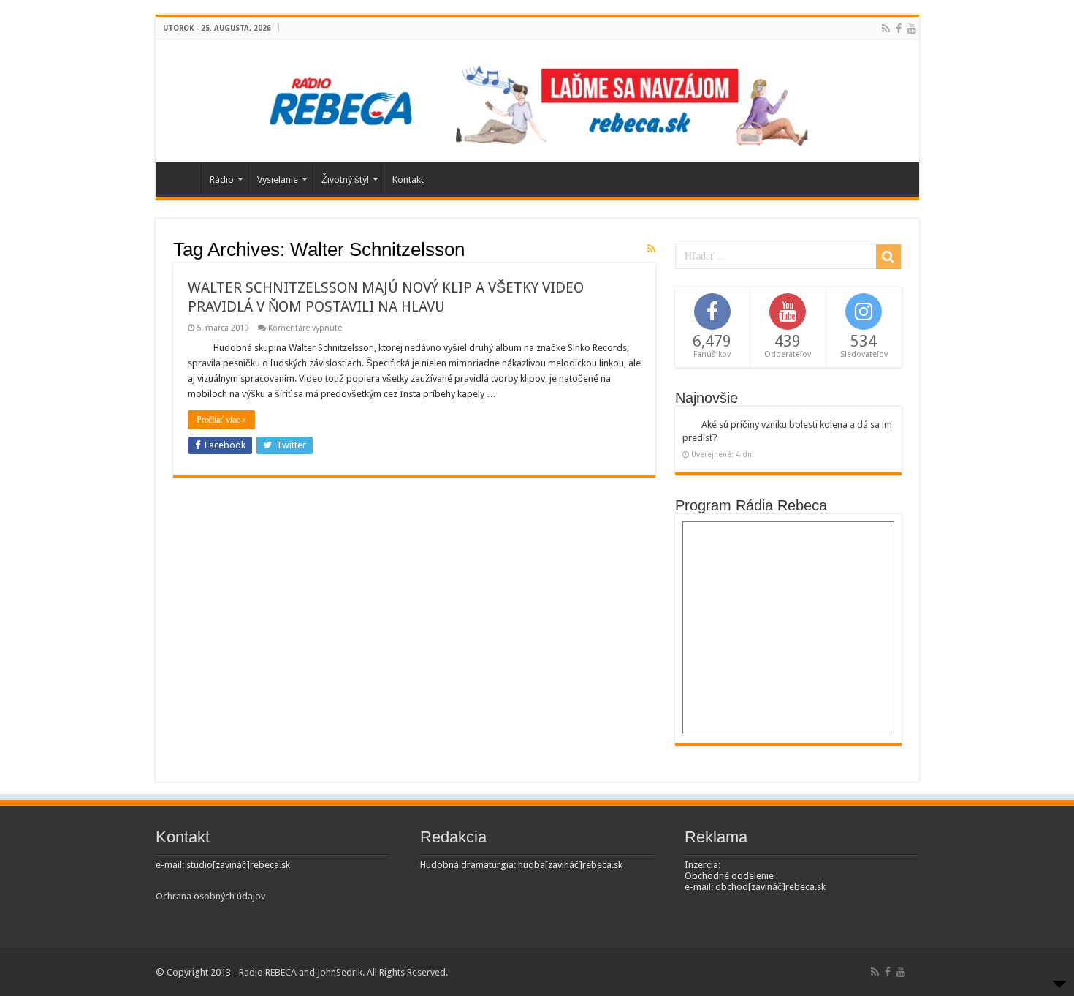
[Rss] (885, 28)
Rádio (222, 179)
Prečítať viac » (221, 420)
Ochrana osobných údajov (210, 896)
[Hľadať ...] (888, 256)
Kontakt (408, 179)
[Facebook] (898, 28)
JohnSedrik (339, 972)
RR (182, 177)
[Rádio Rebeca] (537, 98)
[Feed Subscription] (651, 248)
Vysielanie (277, 179)
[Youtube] (912, 28)
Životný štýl (345, 179)
